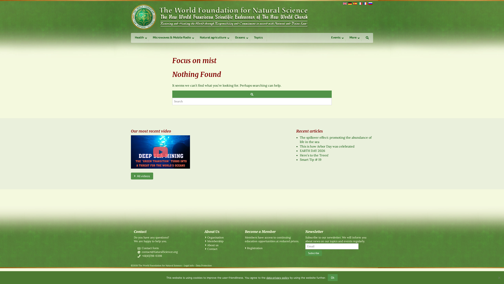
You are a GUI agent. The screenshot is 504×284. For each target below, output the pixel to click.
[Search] (252, 94)
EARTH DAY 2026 (312, 151)
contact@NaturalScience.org (160, 252)
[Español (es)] (355, 3)
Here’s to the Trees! (314, 155)
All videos (143, 176)
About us (212, 245)
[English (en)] (344, 3)
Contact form (150, 248)
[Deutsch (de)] (349, 3)
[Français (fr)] (365, 3)
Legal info (189, 265)
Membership (215, 241)
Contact (212, 249)
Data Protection (204, 265)
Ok (332, 277)
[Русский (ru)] (370, 3)
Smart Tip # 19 (310, 160)
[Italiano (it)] (360, 3)
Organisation (215, 237)
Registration (255, 248)
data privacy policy (277, 277)
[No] (499, 278)
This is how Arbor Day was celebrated (327, 146)
